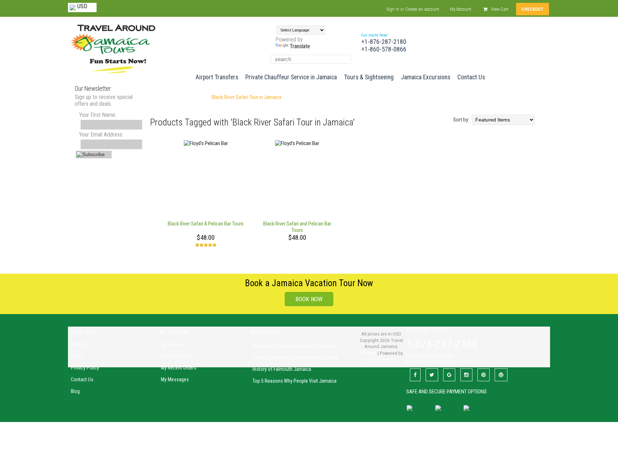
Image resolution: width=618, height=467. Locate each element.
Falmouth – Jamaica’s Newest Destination (295, 346)
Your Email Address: (101, 134)
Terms (77, 356)
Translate (300, 46)
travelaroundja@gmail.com (446, 361)
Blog (75, 391)
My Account (460, 9)
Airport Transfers (217, 77)
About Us (80, 344)
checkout (532, 9)
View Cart (500, 9)
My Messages (175, 379)
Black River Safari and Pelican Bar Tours (297, 226)
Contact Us (471, 77)
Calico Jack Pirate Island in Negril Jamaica (295, 358)
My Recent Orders (178, 368)
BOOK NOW (309, 299)
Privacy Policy (85, 368)
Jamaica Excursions (425, 77)
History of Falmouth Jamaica (281, 369)
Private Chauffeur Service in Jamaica (291, 77)
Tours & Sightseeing (369, 77)
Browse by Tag (190, 97)
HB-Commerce (381, 360)
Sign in (393, 9)
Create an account (422, 9)
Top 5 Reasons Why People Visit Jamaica (294, 381)
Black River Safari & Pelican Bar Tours (206, 223)
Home (162, 97)
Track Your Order (177, 356)
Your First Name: (97, 114)
